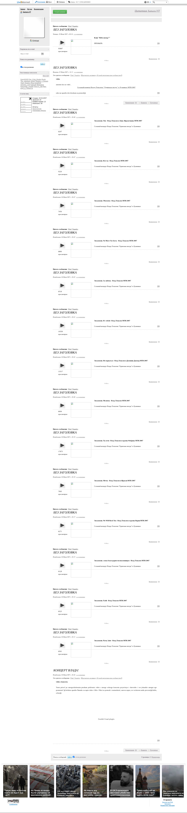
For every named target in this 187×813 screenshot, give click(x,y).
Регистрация (41, 2)
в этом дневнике (28, 67)
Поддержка (145, 2)
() (159, 59)
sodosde (34, 85)
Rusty (44, 79)
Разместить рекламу (168, 805)
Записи (22, 9)
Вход (50, 2)
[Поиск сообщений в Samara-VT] (42, 64)
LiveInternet (24, 2)
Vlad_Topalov (73, 26)
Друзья (29, 9)
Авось (73, 2)
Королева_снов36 (26, 86)
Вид (149, 3)
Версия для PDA (167, 802)
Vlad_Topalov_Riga (27, 83)
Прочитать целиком (89, 75)
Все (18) (46, 76)
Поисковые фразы (39, 110)
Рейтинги (62, 2)
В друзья (36, 41)
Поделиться (154, 103)
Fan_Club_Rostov (35, 79)
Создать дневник (60, 12)
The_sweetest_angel (27, 81)
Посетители (37, 109)
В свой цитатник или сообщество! (108, 75)
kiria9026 (38, 83)
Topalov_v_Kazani (41, 81)
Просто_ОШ (38, 86)
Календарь (156, 757)
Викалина (40, 85)
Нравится (144, 103)
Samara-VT (21, 12)
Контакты (168, 804)
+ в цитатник (78, 34)
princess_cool (25, 85)
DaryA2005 (24, 79)
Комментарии (39, 9)
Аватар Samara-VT (33, 27)
